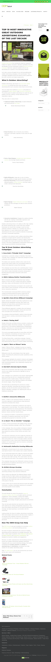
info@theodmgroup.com (8, 1)
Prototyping (42, 635)
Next (31, 25)
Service (43, 645)
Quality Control (28, 637)
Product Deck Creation (15, 635)
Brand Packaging (29, 638)
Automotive (5, 645)
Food (27, 645)
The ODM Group (9, 550)
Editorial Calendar (6, 650)
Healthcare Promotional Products (10, 628)
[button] (2, 16)
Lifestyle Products (34, 628)
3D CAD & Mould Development (30, 635)
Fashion (23, 645)
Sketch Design (5, 635)
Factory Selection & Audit (8, 637)
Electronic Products (24, 628)
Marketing (17, 652)
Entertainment (16, 645)
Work (9, 633)
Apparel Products (11, 630)
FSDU (22, 638)
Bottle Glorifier (38, 638)
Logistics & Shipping (38, 637)
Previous (26, 25)
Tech (35, 645)
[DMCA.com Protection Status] (25, 657)
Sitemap (34, 655)
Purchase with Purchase (14, 638)
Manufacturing (19, 637)
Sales (13, 652)
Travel (38, 645)
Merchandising (25, 652)
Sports (31, 645)
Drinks (10, 645)
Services (4, 633)
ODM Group (7, 526)
